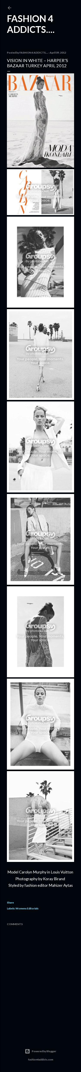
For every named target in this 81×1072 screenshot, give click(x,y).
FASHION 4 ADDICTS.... (31, 24)
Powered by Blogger (44, 1051)
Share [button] (10, 902)
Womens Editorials (27, 908)
